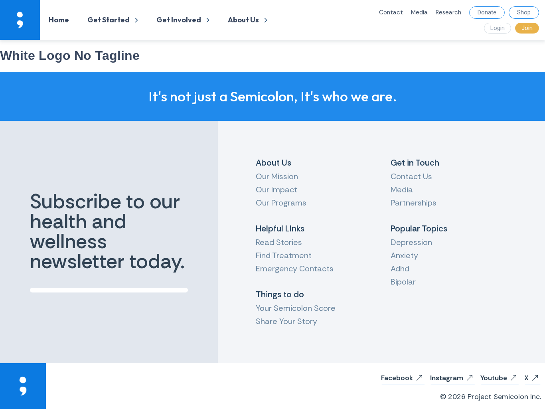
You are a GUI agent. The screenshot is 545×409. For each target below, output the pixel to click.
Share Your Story (286, 321)
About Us (243, 19)
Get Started (108, 19)
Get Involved (178, 19)
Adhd (400, 268)
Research (448, 12)
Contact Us (411, 176)
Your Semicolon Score (296, 308)
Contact (391, 12)
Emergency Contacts (295, 268)
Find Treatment (284, 255)
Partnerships (413, 203)
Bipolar (403, 282)
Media (419, 12)
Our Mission (277, 176)
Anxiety (404, 255)
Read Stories (279, 242)
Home (59, 19)
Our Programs (281, 203)
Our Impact (276, 189)
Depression (411, 242)
